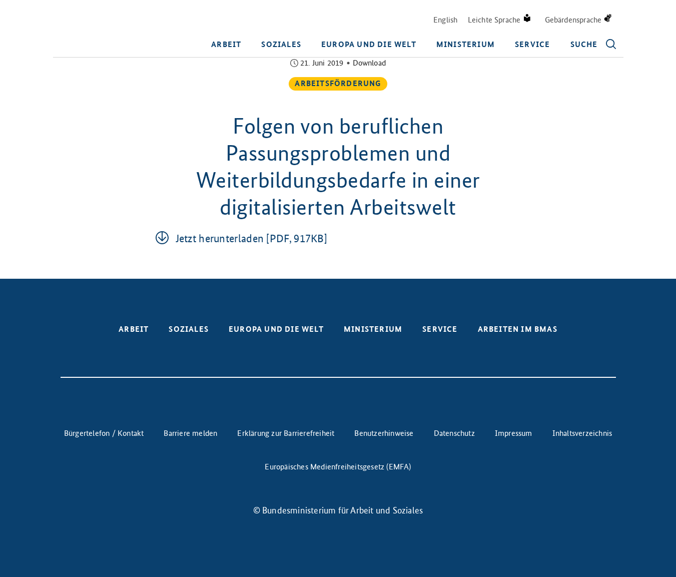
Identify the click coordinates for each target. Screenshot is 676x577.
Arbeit (226, 44)
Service (532, 44)
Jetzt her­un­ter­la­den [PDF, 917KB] (252, 238)
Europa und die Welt (368, 44)
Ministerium (465, 44)
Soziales (281, 44)
